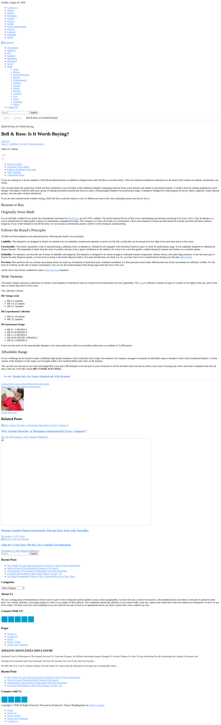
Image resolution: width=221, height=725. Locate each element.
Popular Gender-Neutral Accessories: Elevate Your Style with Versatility (45, 530)
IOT (9, 53)
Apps (15, 69)
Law (15, 96)
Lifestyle (11, 32)
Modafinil (186, 257)
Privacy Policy (14, 642)
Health (10, 24)
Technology (12, 47)
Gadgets (11, 55)
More (9, 66)
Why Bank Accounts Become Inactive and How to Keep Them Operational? (43, 565)
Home (10, 639)
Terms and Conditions (17, 644)
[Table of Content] (110, 155)
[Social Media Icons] (5, 619)
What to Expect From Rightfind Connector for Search (32, 568)
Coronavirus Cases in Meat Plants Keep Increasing (25, 384)
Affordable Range (15, 175)
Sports (10, 37)
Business (11, 50)
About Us (12, 634)
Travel (10, 64)
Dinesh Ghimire (96, 705)
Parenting (11, 34)
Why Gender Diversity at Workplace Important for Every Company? (44, 431)
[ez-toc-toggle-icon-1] (110, 156)
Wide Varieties (14, 172)
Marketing (12, 58)
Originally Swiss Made (18, 167)
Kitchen (11, 29)
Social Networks (21, 74)
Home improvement (16, 26)
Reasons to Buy (15, 164)
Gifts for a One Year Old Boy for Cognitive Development (36, 544)
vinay (22, 536)
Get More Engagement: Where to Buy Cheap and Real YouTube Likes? (41, 576)
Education (12, 15)
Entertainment (19, 80)
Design (10, 13)
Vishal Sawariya (36, 144)
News (16, 99)
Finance (11, 21)
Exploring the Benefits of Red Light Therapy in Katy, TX (34, 573)
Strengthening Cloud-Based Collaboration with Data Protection (37, 571)
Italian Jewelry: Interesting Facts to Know (21, 386)
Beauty (10, 10)
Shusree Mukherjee (38, 437)
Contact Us (12, 7)
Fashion (11, 18)
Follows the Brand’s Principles (21, 169)
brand (141, 283)
